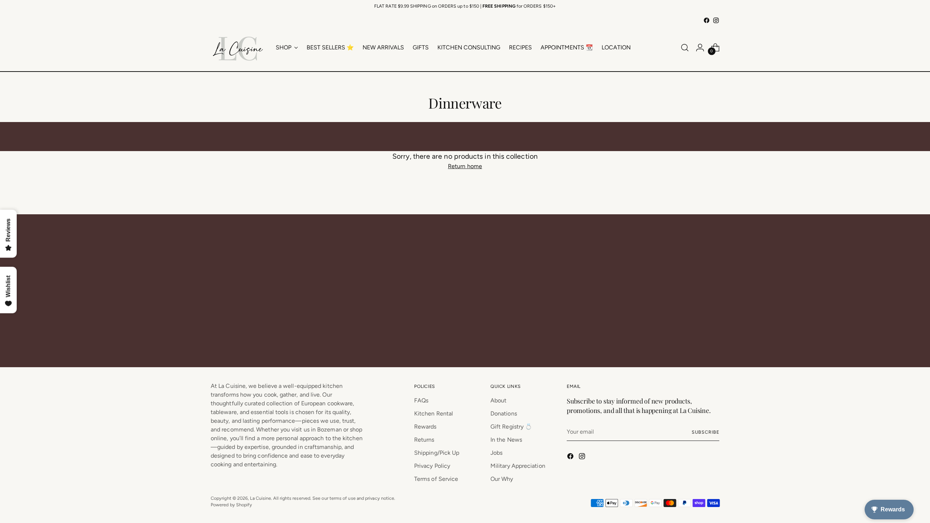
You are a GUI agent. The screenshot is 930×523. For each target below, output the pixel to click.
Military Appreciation (517, 465)
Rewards (425, 426)
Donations (503, 413)
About (498, 400)
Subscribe (705, 432)
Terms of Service (436, 478)
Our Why (501, 478)
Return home (465, 166)
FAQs (421, 400)
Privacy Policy (432, 465)
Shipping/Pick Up (436, 452)
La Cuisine (260, 498)
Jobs (496, 452)
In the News (506, 439)
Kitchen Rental (433, 413)
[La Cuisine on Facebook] (706, 20)
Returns (424, 439)
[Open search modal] (685, 47)
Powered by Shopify (231, 504)
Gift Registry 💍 (511, 426)
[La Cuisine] (238, 47)
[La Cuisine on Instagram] (716, 20)
